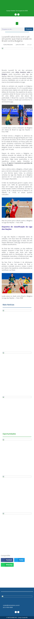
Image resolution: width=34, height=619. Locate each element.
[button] (17, 23)
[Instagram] (18, 14)
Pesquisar (29, 29)
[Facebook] (16, 14)
